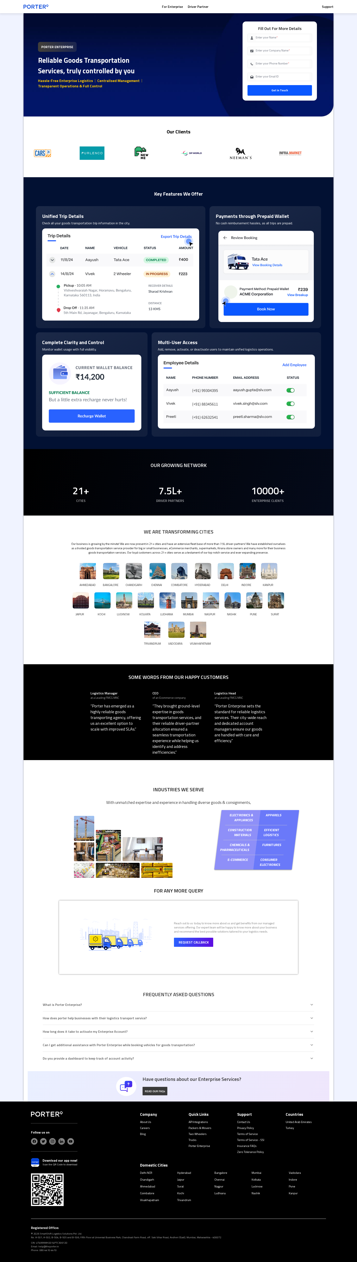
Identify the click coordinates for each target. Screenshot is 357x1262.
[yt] (70, 1141)
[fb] (34, 1141)
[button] (155, 1091)
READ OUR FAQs (155, 1091)
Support (327, 6)
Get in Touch (279, 90)
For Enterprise (172, 6)
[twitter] (43, 1141)
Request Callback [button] (194, 942)
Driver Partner (198, 6)
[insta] (52, 1141)
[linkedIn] (61, 1141)
